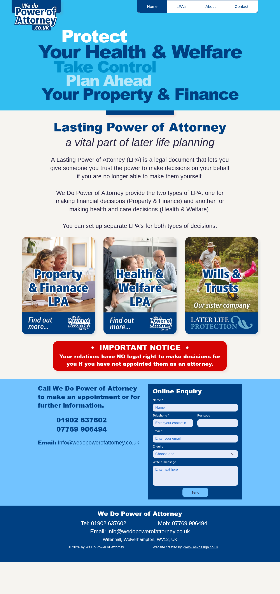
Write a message (164, 462)
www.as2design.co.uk (201, 547)
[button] (181, 6)
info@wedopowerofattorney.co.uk (98, 442)
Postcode (203, 415)
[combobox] (195, 454)
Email (157, 431)
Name (158, 400)
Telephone (161, 415)
